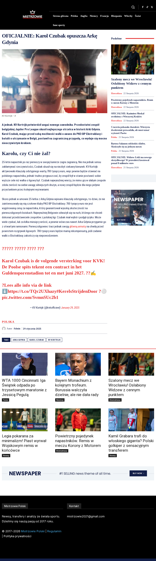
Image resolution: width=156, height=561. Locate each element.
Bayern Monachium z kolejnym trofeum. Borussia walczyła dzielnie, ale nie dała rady (77, 387)
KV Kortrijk (54, 340)
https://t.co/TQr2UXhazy (32, 291)
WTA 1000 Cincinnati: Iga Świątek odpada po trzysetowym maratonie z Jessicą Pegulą (24, 387)
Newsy (6, 455)
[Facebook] (142, 7)
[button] (133, 7)
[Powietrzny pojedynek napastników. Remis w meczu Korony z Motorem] (78, 419)
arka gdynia (19, 340)
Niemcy (59, 400)
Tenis (5, 400)
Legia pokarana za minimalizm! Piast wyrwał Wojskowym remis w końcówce (24, 443)
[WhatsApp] (103, 328)
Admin (17, 328)
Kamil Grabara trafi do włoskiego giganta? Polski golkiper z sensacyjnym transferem (131, 443)
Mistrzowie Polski (33, 531)
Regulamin (54, 531)
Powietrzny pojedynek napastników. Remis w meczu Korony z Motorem (132, 101)
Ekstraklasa (116, 93)
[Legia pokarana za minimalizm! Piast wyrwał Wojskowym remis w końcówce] (25, 419)
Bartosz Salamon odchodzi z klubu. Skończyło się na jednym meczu (128, 145)
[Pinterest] (95, 328)
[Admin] (4, 329)
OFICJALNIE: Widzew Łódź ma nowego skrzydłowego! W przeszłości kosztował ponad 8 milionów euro (131, 160)
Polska (8, 321)
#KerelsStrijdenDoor (77, 291)
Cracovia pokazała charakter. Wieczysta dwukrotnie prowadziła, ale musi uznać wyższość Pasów (130, 130)
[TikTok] (147, 7)
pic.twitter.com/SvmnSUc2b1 (30, 297)
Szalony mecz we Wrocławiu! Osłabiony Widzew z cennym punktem (131, 84)
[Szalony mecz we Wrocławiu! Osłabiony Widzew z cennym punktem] (132, 59)
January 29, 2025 (70, 307)
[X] (152, 7)
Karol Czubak (36, 340)
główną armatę (78, 226)
